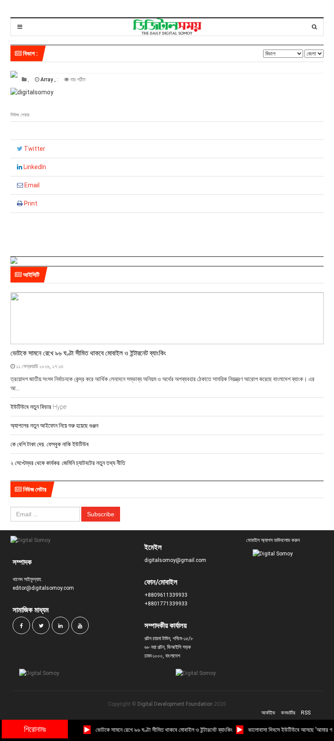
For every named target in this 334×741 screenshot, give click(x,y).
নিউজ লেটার (34, 489)
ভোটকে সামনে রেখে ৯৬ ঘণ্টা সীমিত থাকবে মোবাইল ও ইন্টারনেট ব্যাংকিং (88, 353)
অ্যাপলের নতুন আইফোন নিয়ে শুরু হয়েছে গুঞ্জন (54, 425)
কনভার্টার (288, 713)
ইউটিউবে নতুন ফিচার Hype (38, 406)
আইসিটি (31, 274)
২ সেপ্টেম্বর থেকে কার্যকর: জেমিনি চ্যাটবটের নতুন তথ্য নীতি (67, 462)
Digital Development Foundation (175, 704)
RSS (306, 713)
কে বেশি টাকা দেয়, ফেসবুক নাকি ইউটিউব (49, 444)
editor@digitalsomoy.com (43, 588)
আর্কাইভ (268, 713)
